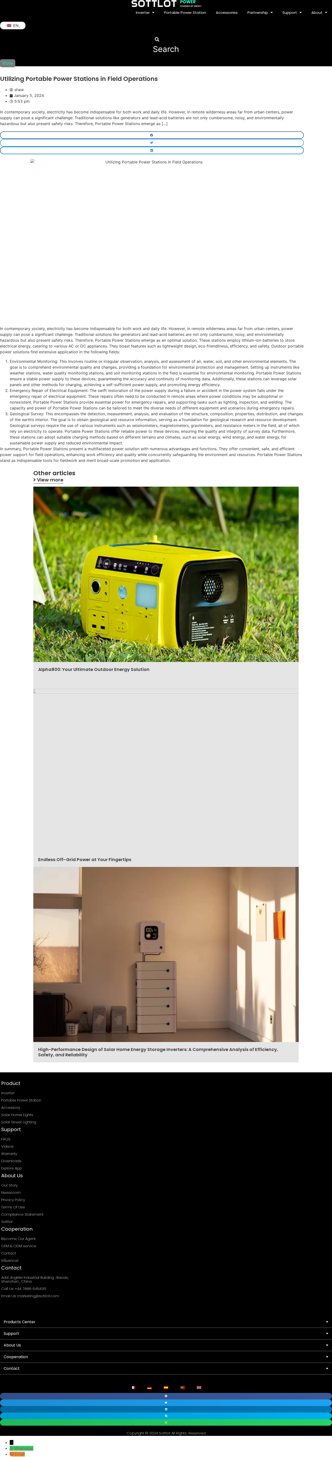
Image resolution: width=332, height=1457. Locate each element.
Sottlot (7, 1221)
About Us (12, 1345)
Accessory (10, 1107)
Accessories (227, 12)
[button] (166, 45)
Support (11, 1333)
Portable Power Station (185, 12)
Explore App (11, 1168)
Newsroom (11, 1192)
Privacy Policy (13, 1199)
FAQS (5, 1139)
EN (15, 25)
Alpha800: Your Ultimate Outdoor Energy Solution (93, 669)
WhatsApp (23, 1448)
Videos (7, 1146)
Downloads (11, 1160)
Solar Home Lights (17, 1114)
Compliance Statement (22, 1214)
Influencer (10, 1260)
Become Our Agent (18, 1238)
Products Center (19, 1322)
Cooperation (16, 1357)
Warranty (9, 1153)
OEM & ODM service (18, 1245)
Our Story (9, 1185)
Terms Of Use (13, 1207)
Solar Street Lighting (18, 1122)
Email (20, 1454)
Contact (8, 1253)
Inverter (143, 12)
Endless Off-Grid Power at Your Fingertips (84, 859)
